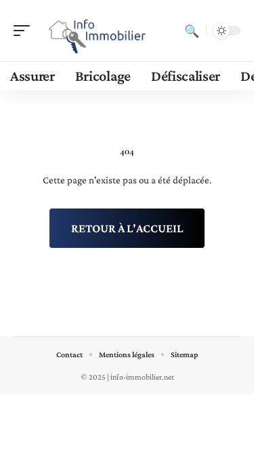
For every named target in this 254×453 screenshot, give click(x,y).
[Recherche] (192, 30)
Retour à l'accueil (127, 228)
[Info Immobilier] (97, 30)
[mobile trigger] (25, 30)
